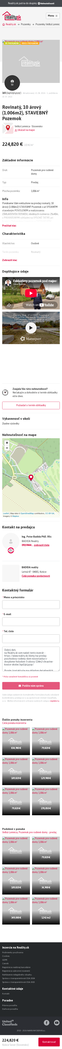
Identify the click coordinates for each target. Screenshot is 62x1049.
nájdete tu (54, 701)
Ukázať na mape (26, 130)
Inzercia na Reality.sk (15, 947)
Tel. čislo (8, 631)
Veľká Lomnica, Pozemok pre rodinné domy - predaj (29, 832)
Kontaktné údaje (12, 988)
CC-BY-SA (49, 513)
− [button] (7, 448)
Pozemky (26, 24)
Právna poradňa (9, 1005)
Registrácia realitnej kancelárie (16, 967)
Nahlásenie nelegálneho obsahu (17, 974)
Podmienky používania (12, 952)
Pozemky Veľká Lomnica (48, 24)
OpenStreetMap (27, 513)
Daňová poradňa (10, 1009)
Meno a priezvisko (13, 597)
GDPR (4, 960)
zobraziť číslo (41, 545)
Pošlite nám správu (33, 685)
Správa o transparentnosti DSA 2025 (18, 982)
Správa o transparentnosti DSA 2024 (18, 978)
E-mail (6, 614)
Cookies (5, 956)
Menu (51, 15)
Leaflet (6, 513)
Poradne (7, 1000)
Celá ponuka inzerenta (14, 723)
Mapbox (15, 516)
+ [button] (7, 443)
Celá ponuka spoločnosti (36, 576)
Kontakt (5, 993)
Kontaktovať (49, 1042)
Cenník (5, 963)
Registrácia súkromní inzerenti (16, 971)
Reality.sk (11, 24)
